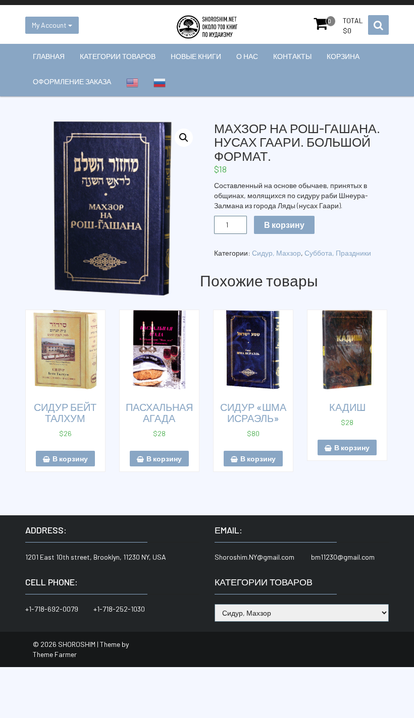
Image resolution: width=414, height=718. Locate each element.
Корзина (343, 56)
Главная (49, 56)
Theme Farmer (55, 654)
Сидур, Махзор (276, 253)
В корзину (284, 224)
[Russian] (159, 82)
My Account (50, 25)
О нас (247, 56)
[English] (132, 82)
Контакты (292, 56)
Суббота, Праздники (337, 253)
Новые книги (196, 56)
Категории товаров (118, 56)
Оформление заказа (72, 81)
